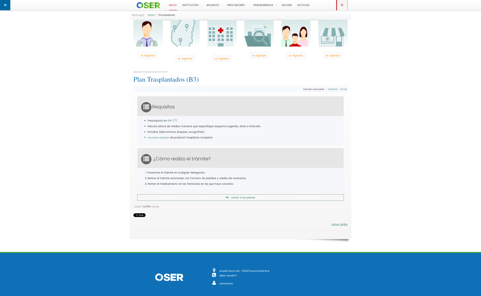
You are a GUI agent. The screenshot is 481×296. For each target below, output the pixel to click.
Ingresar (149, 55)
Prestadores (236, 5)
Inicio (173, 5)
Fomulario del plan (158, 137)
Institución (190, 5)
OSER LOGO (169, 277)
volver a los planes (242, 197)
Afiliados (212, 5)
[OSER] (148, 5)
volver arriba (339, 224)
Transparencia (263, 5)
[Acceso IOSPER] (214, 283)
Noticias (303, 5)
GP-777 (172, 120)
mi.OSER (287, 5)
